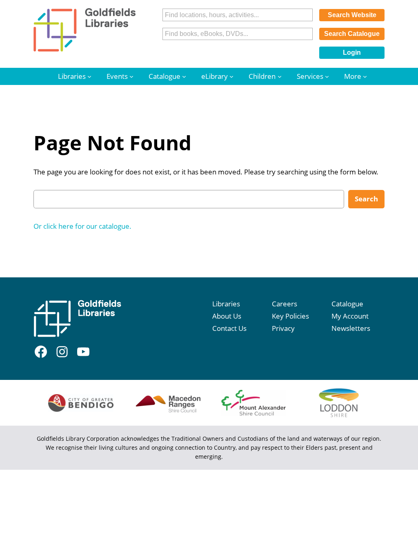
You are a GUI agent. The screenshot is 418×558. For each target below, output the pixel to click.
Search (366, 198)
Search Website (352, 14)
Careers (284, 303)
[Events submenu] (131, 76)
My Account (350, 316)
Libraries (226, 303)
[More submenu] (365, 76)
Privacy (283, 328)
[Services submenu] (327, 76)
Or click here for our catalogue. (82, 226)
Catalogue (347, 303)
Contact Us (229, 328)
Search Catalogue (352, 33)
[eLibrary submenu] (231, 76)
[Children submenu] (280, 76)
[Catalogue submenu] (184, 76)
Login (352, 52)
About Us (226, 316)
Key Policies (290, 316)
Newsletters (350, 328)
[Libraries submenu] (89, 76)
